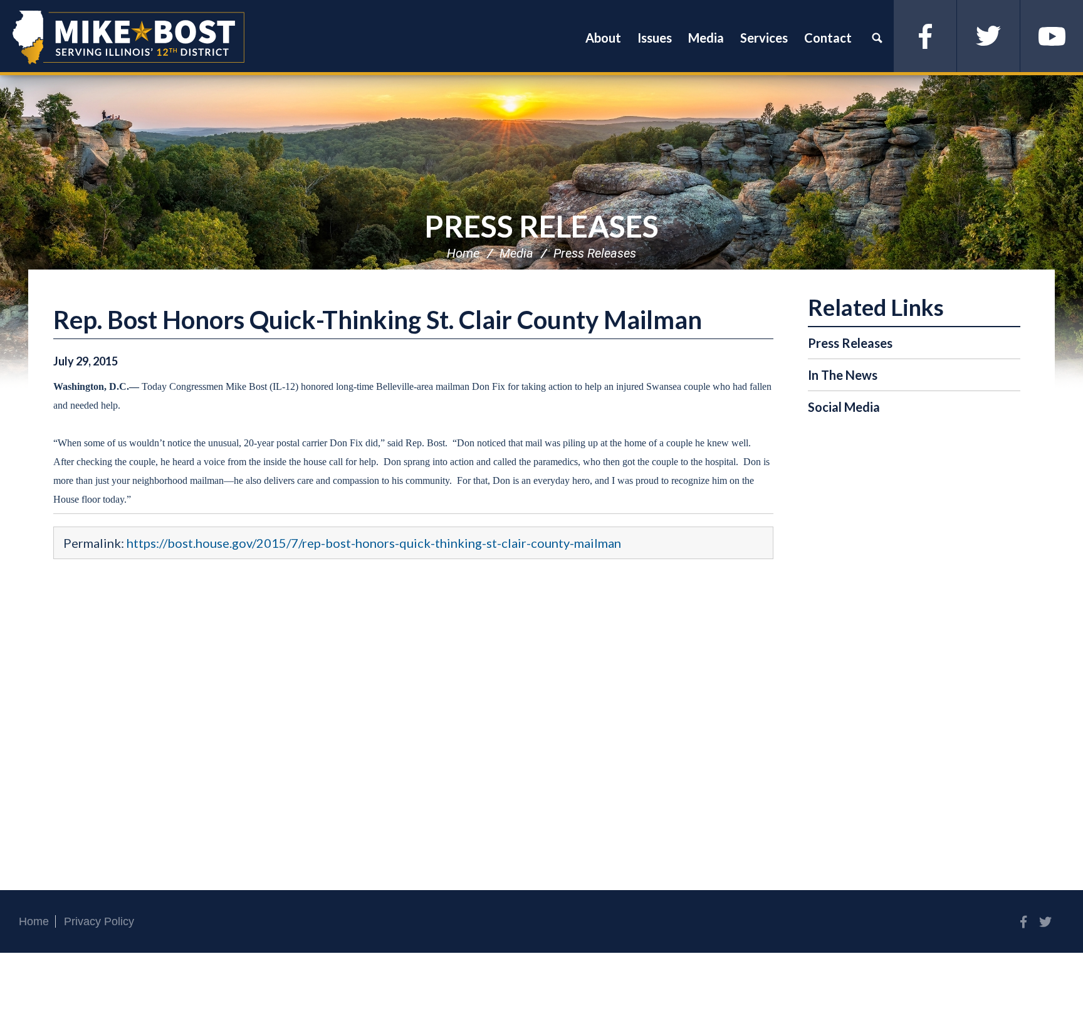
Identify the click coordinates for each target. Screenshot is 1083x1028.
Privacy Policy (99, 921)
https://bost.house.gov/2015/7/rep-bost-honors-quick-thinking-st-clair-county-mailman (374, 542)
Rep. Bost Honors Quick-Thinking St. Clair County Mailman (377, 320)
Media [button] (706, 37)
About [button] (603, 37)
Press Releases (541, 226)
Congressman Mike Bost (128, 37)
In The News (842, 374)
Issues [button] (654, 37)
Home (463, 253)
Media (516, 253)
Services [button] (764, 37)
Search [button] (877, 37)
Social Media (844, 406)
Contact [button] (828, 37)
